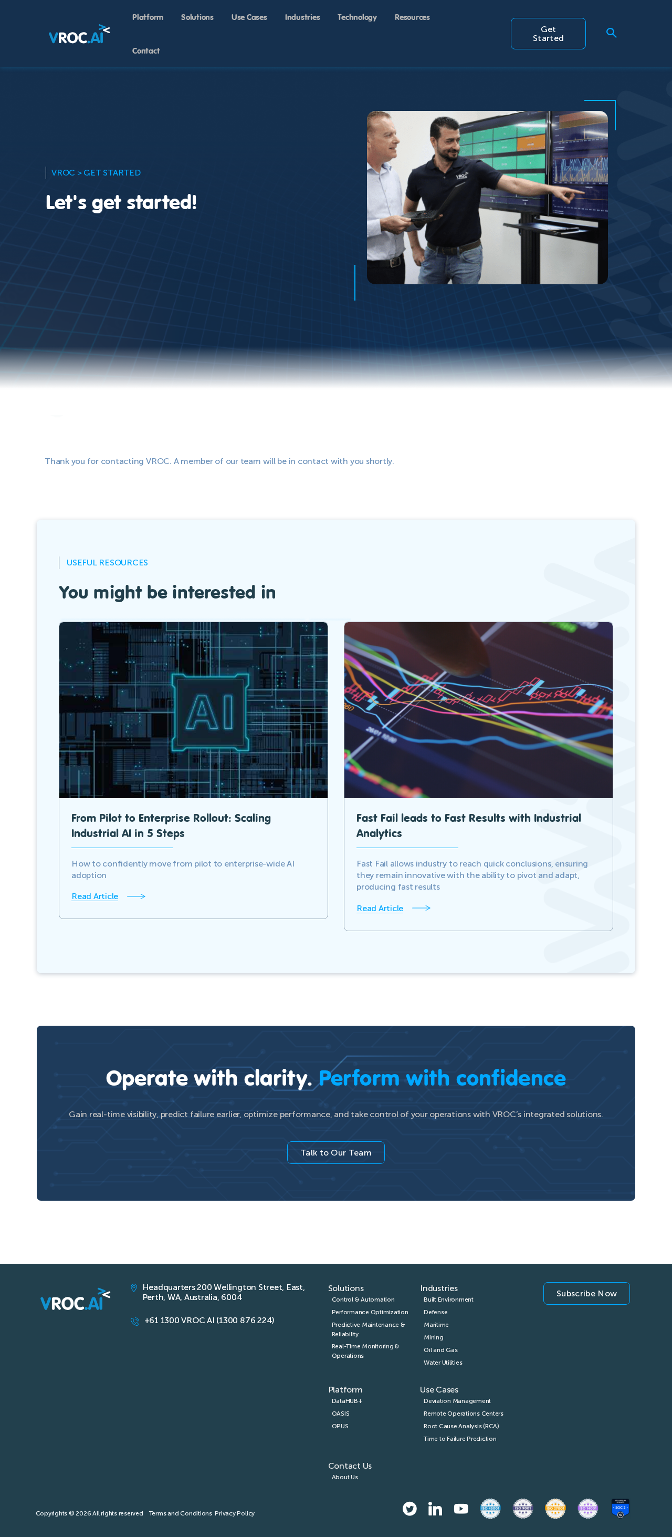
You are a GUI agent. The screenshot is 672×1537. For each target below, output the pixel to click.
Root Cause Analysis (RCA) (461, 1426)
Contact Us (350, 1465)
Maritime (436, 1324)
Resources (412, 17)
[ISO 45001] (490, 1508)
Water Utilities (443, 1362)
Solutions (197, 17)
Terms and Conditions (180, 1513)
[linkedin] (435, 1508)
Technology (357, 17)
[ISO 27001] (555, 1508)
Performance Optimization (370, 1312)
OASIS (341, 1413)
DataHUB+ (347, 1401)
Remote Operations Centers (463, 1413)
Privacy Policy (235, 1513)
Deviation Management (457, 1401)
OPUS (340, 1426)
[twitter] (410, 1508)
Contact (146, 50)
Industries (302, 17)
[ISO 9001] (522, 1508)
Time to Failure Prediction (460, 1438)
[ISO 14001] (588, 1508)
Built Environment (449, 1299)
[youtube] (461, 1508)
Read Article (94, 896)
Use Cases (249, 17)
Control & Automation (363, 1299)
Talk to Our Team (336, 1152)
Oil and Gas (440, 1350)
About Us (345, 1477)
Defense (435, 1312)
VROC (63, 172)
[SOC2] (620, 1508)
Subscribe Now (586, 1293)
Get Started (548, 34)
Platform (147, 17)
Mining (434, 1337)
